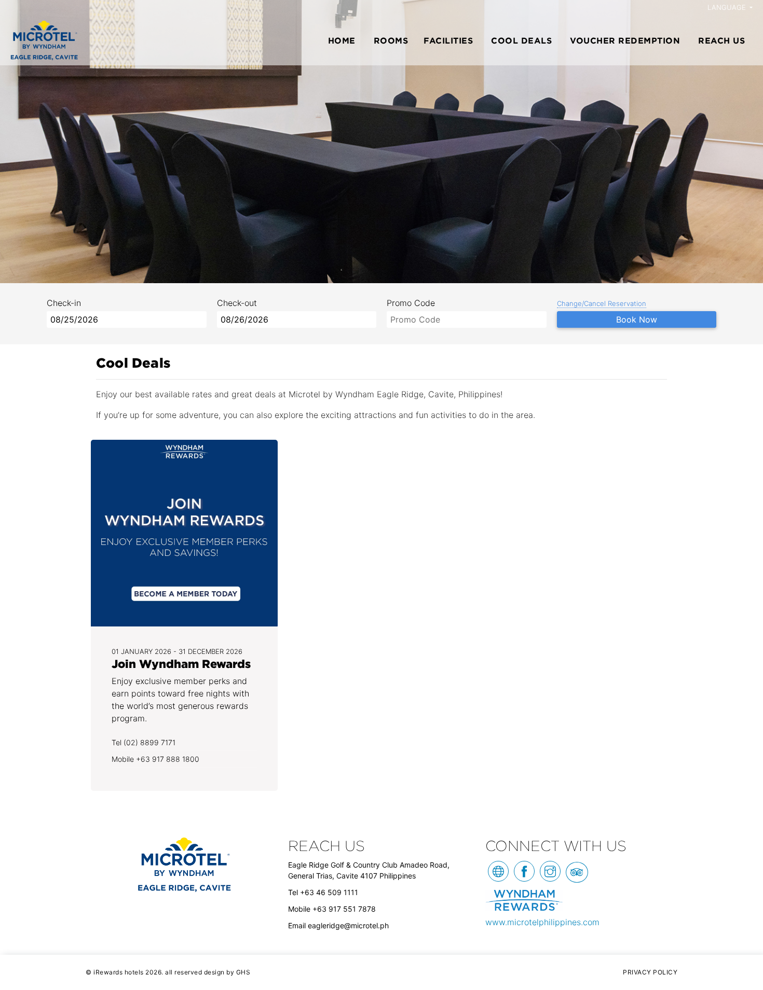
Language (727, 7)
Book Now (636, 319)
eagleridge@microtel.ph (348, 925)
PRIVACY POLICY (650, 972)
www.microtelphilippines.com (542, 922)
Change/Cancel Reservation (601, 303)
